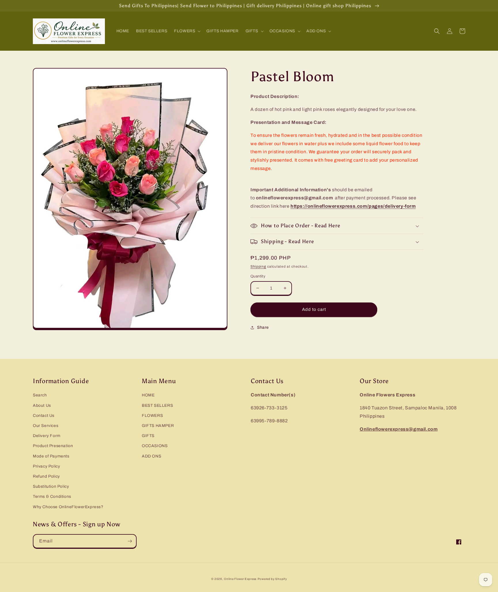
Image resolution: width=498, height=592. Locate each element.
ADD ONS (151, 456)
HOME (148, 395)
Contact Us (43, 415)
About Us (42, 405)
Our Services (45, 425)
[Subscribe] (129, 541)
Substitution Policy (51, 486)
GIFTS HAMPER (158, 425)
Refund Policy (46, 476)
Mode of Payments (51, 456)
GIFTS (148, 436)
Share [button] (263, 327)
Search (40, 395)
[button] (187, 31)
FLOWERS (152, 415)
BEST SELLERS (157, 405)
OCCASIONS (154, 446)
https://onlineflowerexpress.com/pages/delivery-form (353, 206)
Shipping (258, 266)
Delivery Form (47, 436)
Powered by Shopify (272, 578)
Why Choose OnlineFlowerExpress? (68, 507)
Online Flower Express (240, 578)
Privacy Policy (46, 466)
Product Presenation (53, 446)
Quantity (257, 276)
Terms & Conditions (52, 496)
